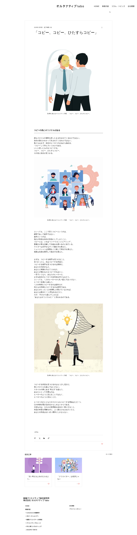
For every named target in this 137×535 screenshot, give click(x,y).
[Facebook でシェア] (35, 438)
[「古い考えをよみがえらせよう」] (38, 465)
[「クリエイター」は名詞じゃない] (68, 465)
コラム (36, 432)
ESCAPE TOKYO (32, 529)
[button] (110, 12)
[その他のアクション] (102, 27)
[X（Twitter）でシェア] (39, 438)
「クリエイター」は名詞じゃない (68, 477)
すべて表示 (109, 454)
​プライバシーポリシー (75, 509)
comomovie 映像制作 (33, 512)
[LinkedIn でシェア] (44, 438)
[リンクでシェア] (48, 438)
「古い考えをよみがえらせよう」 (38, 477)
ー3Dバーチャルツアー (32, 516)
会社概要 (71, 505)
